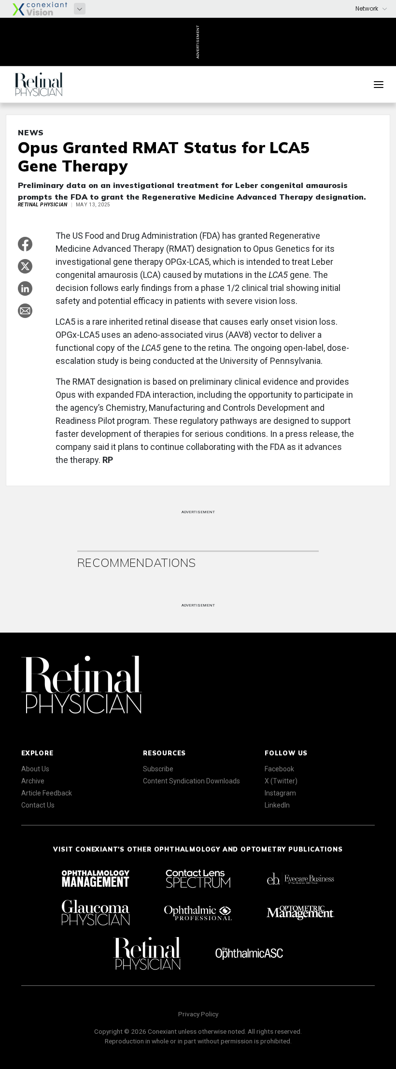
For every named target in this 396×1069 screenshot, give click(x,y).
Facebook (279, 769)
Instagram (280, 793)
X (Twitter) (281, 781)
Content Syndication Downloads (191, 781)
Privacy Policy (198, 1014)
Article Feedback (46, 793)
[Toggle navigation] (378, 84)
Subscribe (158, 769)
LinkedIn (277, 805)
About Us (35, 769)
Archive (32, 781)
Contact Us (38, 805)
